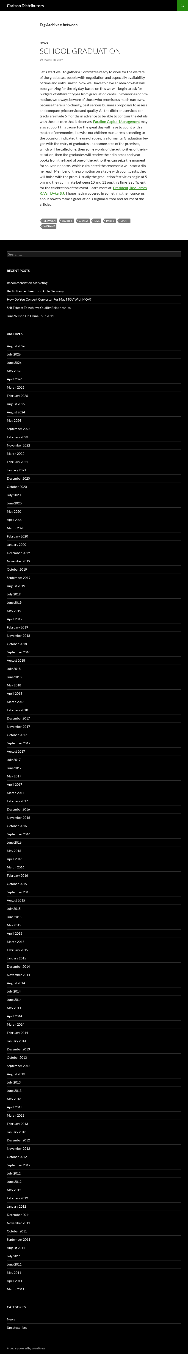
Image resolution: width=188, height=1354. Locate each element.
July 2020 (14, 495)
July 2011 (14, 1256)
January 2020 (16, 544)
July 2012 (14, 1173)
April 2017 (14, 784)
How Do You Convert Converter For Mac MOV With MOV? (49, 299)
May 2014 (14, 1008)
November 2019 (18, 561)
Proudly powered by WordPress (26, 1348)
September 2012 (18, 1165)
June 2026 (14, 362)
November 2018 (18, 635)
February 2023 (17, 437)
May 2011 (14, 1272)
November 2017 (18, 726)
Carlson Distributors (25, 5)
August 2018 (16, 660)
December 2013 (18, 1049)
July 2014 (14, 991)
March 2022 (15, 453)
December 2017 (18, 718)
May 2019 (14, 611)
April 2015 (14, 933)
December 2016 (18, 809)
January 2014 (16, 1041)
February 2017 (17, 801)
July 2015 (14, 908)
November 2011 (18, 1223)
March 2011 (15, 1289)
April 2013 (14, 1107)
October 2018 (17, 644)
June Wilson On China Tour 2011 (30, 316)
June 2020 (14, 503)
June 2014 (14, 999)
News (44, 43)
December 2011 (18, 1215)
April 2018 (14, 693)
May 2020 (14, 511)
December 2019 (18, 553)
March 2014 (15, 1024)
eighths (67, 220)
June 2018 (14, 677)
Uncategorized (17, 1327)
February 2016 (17, 875)
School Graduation (80, 51)
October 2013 (17, 1057)
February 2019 (17, 627)
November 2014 (18, 975)
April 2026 (14, 379)
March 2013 (15, 1115)
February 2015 (17, 950)
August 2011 (16, 1248)
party (110, 220)
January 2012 (16, 1206)
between (49, 220)
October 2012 (17, 1157)
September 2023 (18, 429)
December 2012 (18, 1140)
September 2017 (18, 743)
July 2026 (14, 354)
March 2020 (15, 528)
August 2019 (16, 586)
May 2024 (14, 420)
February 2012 (17, 1198)
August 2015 (16, 900)
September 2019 (18, 578)
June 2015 (14, 917)
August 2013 (16, 1074)
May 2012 (14, 1190)
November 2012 (18, 1148)
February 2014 (17, 1033)
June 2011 (14, 1264)
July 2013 (14, 1082)
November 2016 (18, 817)
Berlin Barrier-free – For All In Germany (35, 291)
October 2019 (17, 569)
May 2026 (14, 371)
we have (49, 226)
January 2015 (16, 958)
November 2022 (18, 445)
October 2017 (17, 735)
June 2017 (14, 768)
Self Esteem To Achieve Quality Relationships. (39, 308)
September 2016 (18, 834)
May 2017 (14, 776)
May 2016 (14, 851)
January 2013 (16, 1132)
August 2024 (16, 412)
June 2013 (14, 1090)
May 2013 (14, 1099)
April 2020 (14, 520)
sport (125, 220)
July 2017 (14, 760)
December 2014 (18, 966)
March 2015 (15, 942)
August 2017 (16, 751)
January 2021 (16, 470)
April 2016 (14, 859)
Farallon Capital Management (116, 121)
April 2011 (14, 1281)
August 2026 (16, 346)
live (97, 220)
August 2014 (16, 983)
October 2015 (17, 884)
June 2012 (14, 1181)
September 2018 (18, 652)
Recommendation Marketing (27, 283)
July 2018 (14, 669)
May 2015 (14, 925)
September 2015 (18, 892)
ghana (83, 220)
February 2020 (17, 536)
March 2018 (15, 702)
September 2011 (18, 1239)
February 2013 (17, 1124)
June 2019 (14, 602)
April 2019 (14, 619)
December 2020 (18, 478)
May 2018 (14, 685)
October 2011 (17, 1231)
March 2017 (15, 793)
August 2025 (16, 404)
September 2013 (18, 1066)
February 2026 (17, 396)
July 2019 (14, 594)
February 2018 (17, 710)
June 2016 (14, 842)
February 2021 (17, 462)
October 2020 (17, 487)
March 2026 (15, 387)
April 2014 (14, 1016)
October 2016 (17, 826)
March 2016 (15, 867)
